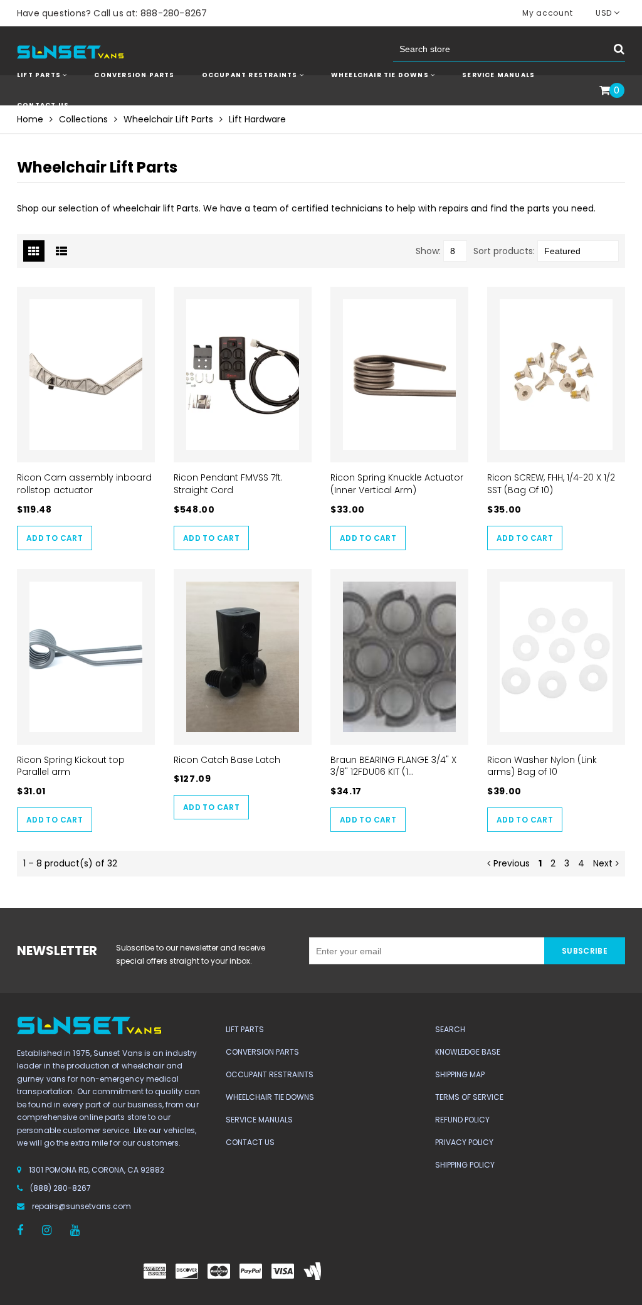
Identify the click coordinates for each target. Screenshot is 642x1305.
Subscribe (585, 950)
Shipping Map (460, 1074)
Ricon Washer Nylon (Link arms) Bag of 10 (542, 766)
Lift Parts (245, 1029)
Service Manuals (498, 75)
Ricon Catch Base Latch (227, 760)
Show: (428, 251)
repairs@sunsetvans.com (81, 1206)
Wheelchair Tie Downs (270, 1097)
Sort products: (504, 251)
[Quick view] (86, 375)
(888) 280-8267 (60, 1188)
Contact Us (43, 105)
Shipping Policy (465, 1164)
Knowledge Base (467, 1052)
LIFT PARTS (40, 75)
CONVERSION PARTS (134, 75)
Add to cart (54, 538)
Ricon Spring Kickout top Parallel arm (71, 766)
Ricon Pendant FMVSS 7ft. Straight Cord (228, 483)
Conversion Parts (262, 1052)
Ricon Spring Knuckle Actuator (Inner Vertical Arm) (396, 483)
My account (547, 13)
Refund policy (462, 1119)
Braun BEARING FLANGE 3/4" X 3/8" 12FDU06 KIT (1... (393, 766)
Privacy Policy (464, 1142)
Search (450, 1029)
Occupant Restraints (269, 1074)
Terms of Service (469, 1097)
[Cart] (604, 91)
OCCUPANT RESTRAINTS (251, 75)
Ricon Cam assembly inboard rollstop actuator (84, 483)
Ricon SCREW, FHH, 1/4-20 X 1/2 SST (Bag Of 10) (551, 483)
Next (603, 863)
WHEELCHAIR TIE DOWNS (381, 75)
